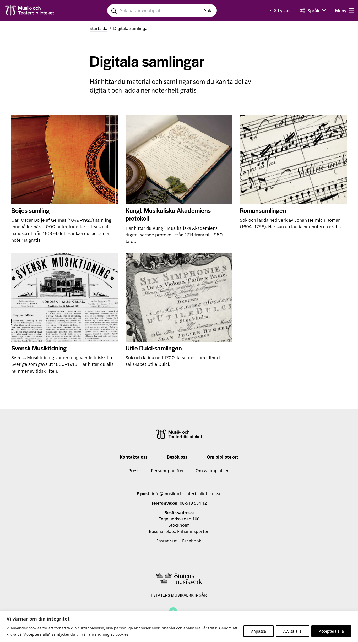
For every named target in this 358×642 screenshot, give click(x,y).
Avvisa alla (292, 631)
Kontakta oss (134, 457)
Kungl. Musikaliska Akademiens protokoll (168, 214)
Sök (207, 10)
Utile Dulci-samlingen (154, 348)
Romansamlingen (263, 210)
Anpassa (258, 631)
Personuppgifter (167, 471)
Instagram (167, 541)
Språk (313, 10)
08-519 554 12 (193, 503)
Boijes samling (30, 210)
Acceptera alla (331, 631)
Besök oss (177, 457)
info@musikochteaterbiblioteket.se (186, 494)
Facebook (191, 541)
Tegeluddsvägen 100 (179, 519)
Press (133, 471)
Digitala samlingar (131, 28)
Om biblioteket (222, 457)
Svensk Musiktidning (39, 348)
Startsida (98, 28)
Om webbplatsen (213, 471)
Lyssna (285, 10)
